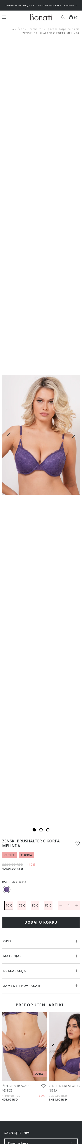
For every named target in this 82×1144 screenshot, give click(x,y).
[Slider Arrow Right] (73, 435)
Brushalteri (36, 29)
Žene (21, 29)
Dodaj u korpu (41, 922)
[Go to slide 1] (34, 829)
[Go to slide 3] (47, 829)
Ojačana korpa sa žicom (63, 29)
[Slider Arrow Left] (8, 435)
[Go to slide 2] (41, 829)
